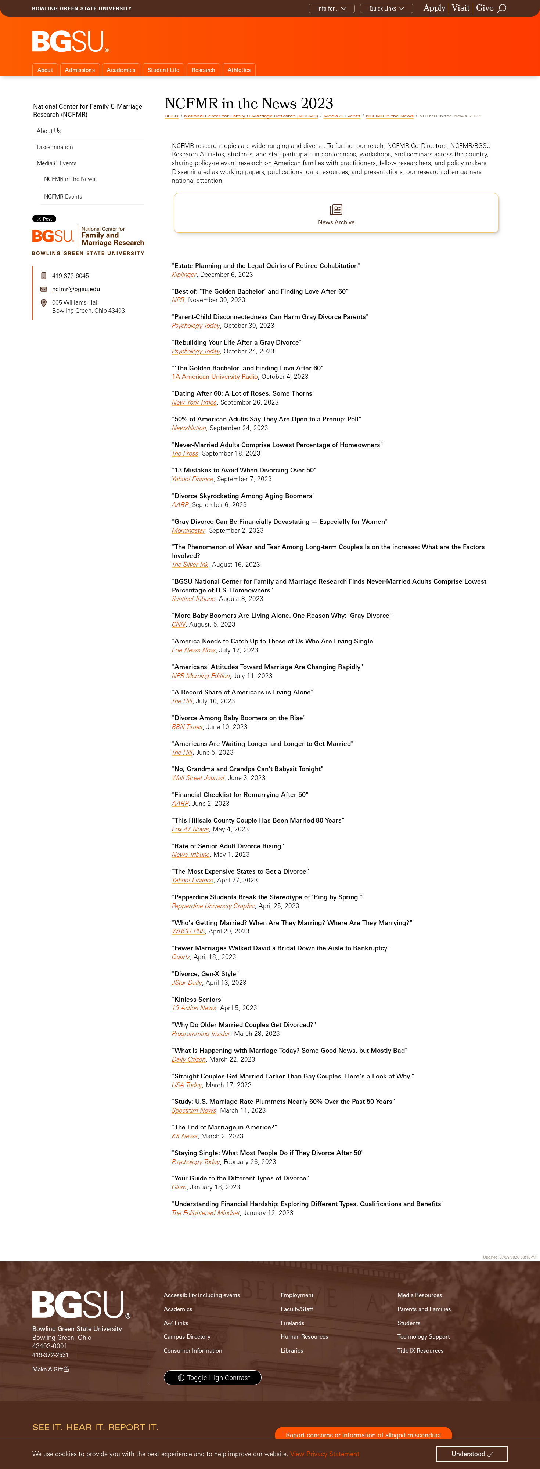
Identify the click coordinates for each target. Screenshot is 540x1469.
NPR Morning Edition (201, 675)
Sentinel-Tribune (193, 598)
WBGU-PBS (188, 931)
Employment (297, 1295)
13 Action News (194, 1008)
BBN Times (187, 726)
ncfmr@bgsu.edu (76, 289)
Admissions (80, 70)
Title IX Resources (420, 1350)
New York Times (194, 402)
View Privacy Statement (324, 1454)
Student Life (163, 70)
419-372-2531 (50, 1355)
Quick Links (383, 8)
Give (485, 8)
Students (409, 1323)
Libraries (292, 1350)
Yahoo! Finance (192, 479)
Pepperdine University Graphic (213, 906)
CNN (179, 624)
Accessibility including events (202, 1295)
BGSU (172, 116)
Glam (179, 1187)
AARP (180, 504)
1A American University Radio (215, 376)
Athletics (239, 70)
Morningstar (188, 530)
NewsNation (189, 428)
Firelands (293, 1323)
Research (204, 70)
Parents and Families (424, 1309)
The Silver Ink (190, 564)
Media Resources (419, 1295)
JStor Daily (187, 982)
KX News (185, 1136)
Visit (461, 8)
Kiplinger (184, 274)
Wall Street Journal (198, 777)
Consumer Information (193, 1350)
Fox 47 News (190, 829)
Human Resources (304, 1336)
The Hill (182, 701)
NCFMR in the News (390, 116)
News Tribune (191, 854)
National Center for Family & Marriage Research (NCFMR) (251, 116)
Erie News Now (194, 650)
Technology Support (423, 1336)
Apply (435, 8)
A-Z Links (176, 1323)
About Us (49, 130)
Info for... (328, 8)
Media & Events (342, 116)
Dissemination (55, 147)
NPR (178, 300)
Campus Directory (187, 1336)
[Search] (502, 8)
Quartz (181, 957)
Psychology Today (196, 325)
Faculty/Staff (297, 1309)
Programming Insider (201, 1033)
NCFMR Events (63, 196)
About (45, 70)
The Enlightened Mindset (206, 1212)
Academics (121, 70)
